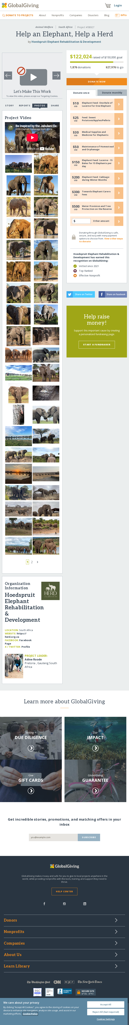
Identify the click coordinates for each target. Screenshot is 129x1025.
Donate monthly (112, 92)
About (42, 15)
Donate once (81, 92)
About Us (13, 955)
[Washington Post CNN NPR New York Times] (64, 983)
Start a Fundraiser (96, 344)
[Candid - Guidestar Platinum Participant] (51, 992)
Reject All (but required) (106, 1011)
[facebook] (44, 903)
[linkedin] (84, 903)
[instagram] (64, 903)
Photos (39, 105)
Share (55, 105)
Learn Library (17, 966)
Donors (10, 920)
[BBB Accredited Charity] (66, 992)
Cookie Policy (30, 1013)
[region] (64, 1011)
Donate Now (97, 81)
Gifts (124, 15)
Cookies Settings (106, 1019)
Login (118, 5)
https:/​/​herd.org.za (15, 635)
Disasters (93, 15)
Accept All (105, 1004)
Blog (107, 15)
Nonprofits (58, 15)
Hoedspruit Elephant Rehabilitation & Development (66, 42)
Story (9, 105)
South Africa (65, 27)
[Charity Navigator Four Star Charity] (39, 992)
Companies (76, 15)
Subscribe (89, 837)
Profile (26, 646)
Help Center (64, 891)
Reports (24, 105)
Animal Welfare (44, 27)
